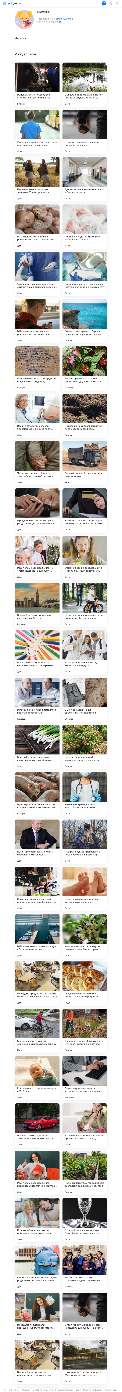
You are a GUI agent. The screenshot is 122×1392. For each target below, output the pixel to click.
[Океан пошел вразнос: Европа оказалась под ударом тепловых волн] (84, 321)
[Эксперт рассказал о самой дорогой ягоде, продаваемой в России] (84, 368)
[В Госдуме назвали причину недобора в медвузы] (84, 652)
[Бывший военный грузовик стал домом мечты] (84, 463)
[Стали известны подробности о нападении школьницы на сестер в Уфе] (84, 1315)
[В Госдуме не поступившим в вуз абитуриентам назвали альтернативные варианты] (37, 936)
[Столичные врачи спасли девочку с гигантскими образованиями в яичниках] (37, 274)
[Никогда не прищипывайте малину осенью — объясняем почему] (84, 747)
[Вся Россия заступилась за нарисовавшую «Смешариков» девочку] (37, 652)
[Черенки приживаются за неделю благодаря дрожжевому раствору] (84, 1173)
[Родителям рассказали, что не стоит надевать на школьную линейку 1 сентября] (37, 558)
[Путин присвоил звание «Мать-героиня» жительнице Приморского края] (37, 842)
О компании (14, 1390)
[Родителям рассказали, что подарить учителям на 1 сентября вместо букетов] (37, 1173)
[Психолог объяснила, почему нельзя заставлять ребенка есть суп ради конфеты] (37, 889)
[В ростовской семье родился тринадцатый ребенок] (84, 889)
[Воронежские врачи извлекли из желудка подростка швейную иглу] (84, 274)
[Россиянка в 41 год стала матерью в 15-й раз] (37, 1078)
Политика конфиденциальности (97, 1390)
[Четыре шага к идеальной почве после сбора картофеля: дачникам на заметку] (84, 416)
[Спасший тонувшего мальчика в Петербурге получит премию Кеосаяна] (84, 1220)
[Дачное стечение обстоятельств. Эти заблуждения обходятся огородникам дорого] (84, 1031)
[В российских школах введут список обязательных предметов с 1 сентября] (37, 1362)
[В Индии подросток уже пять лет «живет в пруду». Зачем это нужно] (84, 85)
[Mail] (10, 3)
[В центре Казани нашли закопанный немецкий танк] (84, 700)
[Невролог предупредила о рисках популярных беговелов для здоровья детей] (84, 605)
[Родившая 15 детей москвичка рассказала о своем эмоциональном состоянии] (84, 226)
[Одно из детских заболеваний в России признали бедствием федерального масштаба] (84, 558)
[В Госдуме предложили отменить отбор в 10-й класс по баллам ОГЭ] (37, 983)
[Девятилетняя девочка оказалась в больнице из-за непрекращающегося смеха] (84, 179)
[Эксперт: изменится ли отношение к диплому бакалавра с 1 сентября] (84, 1267)
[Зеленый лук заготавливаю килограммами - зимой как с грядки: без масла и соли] (37, 747)
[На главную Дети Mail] (16, 3)
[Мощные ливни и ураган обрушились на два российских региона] (37, 1031)
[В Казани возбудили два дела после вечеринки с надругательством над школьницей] (84, 132)
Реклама (25, 1390)
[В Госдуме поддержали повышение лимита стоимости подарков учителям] (37, 1315)
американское (64, 18)
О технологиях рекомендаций (68, 1390)
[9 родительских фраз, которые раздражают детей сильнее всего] (37, 510)
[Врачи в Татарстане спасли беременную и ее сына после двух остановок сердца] (37, 416)
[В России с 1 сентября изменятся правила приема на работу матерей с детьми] (84, 1125)
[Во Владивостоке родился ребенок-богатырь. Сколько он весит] (37, 226)
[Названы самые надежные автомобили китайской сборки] (37, 1125)
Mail (5, 1390)
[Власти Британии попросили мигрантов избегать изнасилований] (37, 605)
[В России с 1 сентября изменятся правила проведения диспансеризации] (37, 700)
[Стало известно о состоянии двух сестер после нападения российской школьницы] (37, 132)
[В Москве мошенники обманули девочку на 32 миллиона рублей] (84, 510)
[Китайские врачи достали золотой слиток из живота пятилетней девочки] (84, 794)
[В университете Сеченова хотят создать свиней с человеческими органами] (37, 794)
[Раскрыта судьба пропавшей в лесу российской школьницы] (84, 842)
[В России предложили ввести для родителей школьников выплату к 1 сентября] (37, 1267)
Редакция (48, 1390)
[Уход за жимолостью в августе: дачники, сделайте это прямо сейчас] (84, 936)
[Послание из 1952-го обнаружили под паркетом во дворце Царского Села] (37, 368)
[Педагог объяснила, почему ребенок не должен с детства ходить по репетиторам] (37, 1220)
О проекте (37, 1390)
